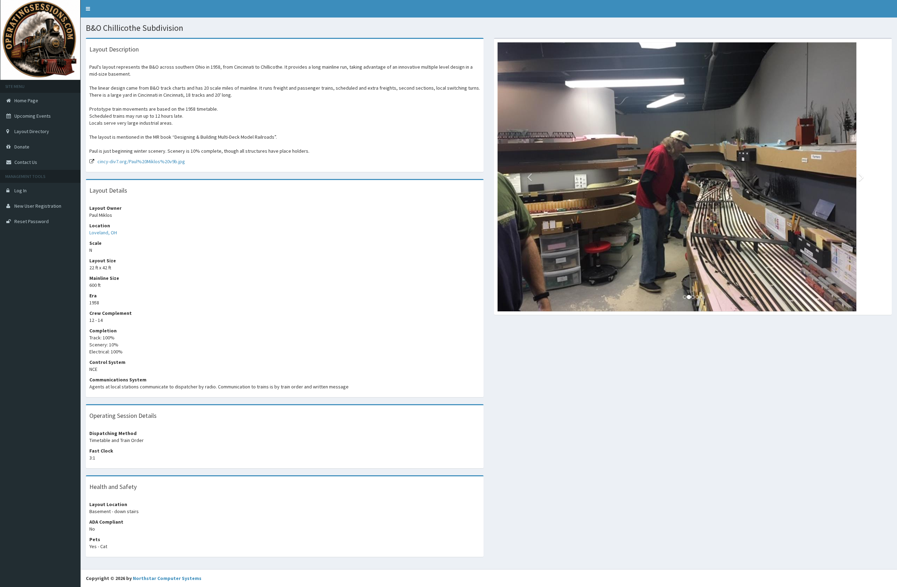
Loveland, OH (103, 232)
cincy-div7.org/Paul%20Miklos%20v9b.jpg (141, 161)
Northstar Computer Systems (167, 578)
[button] (88, 9)
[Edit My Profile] (891, 5)
